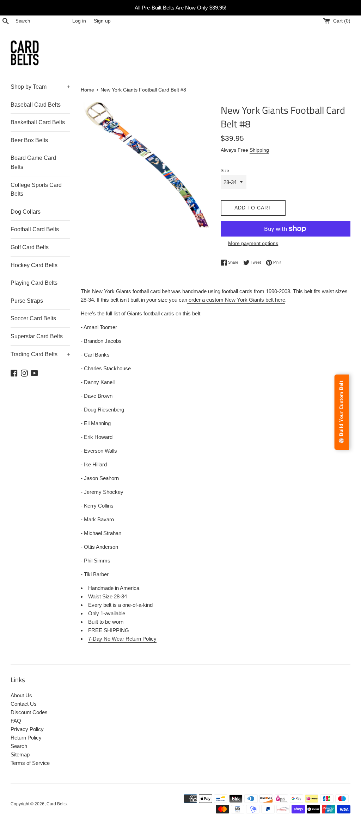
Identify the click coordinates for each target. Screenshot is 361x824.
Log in (79, 21)
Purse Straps (27, 301)
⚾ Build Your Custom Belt (341, 412)
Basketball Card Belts (38, 122)
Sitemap (20, 754)
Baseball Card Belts (36, 105)
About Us (21, 695)
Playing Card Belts (34, 283)
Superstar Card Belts (37, 336)
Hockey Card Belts (34, 265)
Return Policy (26, 738)
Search (19, 746)
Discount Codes (29, 712)
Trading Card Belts (40, 354)
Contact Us (24, 704)
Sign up (102, 21)
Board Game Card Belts (33, 162)
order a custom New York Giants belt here (236, 300)
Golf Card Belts (30, 247)
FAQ (16, 721)
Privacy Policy (27, 729)
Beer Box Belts (29, 140)
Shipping (259, 150)
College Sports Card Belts (36, 189)
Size (225, 170)
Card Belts (57, 803)
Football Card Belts (35, 229)
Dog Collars (26, 212)
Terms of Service (30, 763)
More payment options (253, 243)
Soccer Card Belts (33, 318)
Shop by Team (40, 87)
